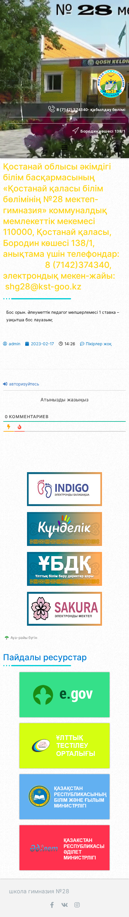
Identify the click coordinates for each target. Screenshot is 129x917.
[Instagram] (77, 905)
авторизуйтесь (23, 383)
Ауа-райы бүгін (23, 637)
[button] (65, 147)
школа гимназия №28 (39, 891)
